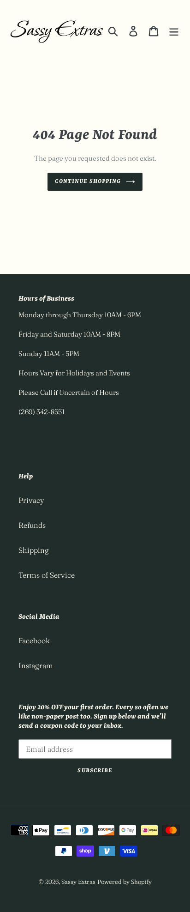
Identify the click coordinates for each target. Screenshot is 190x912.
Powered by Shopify (124, 881)
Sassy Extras (78, 881)
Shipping (33, 550)
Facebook (34, 640)
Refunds (32, 525)
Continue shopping (88, 181)
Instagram (35, 665)
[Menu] (174, 30)
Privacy (31, 500)
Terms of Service (46, 575)
